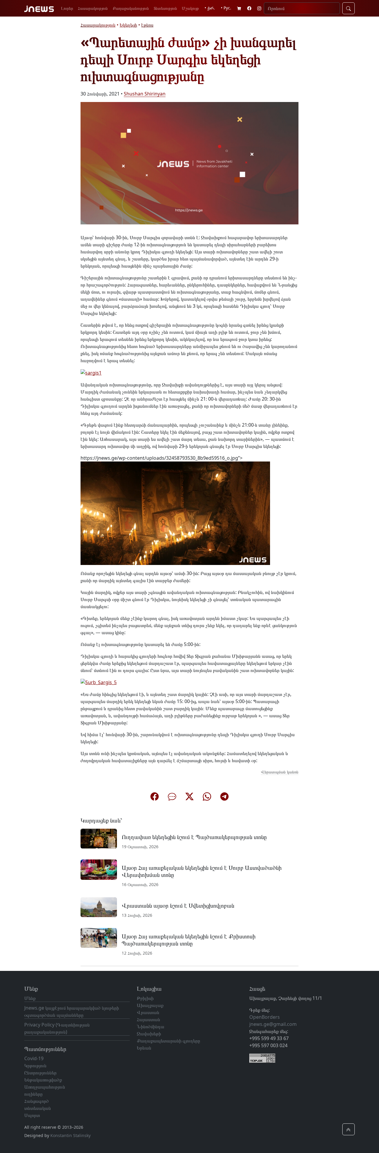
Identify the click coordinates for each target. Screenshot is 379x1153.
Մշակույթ (190, 8)
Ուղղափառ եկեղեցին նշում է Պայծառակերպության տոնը (194, 837)
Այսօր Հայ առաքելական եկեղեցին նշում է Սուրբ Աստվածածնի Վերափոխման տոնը (202, 871)
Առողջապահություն (44, 1087)
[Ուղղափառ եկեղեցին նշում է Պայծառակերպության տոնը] (99, 838)
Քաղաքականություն (131, 8)
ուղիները (33, 1094)
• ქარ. (210, 8)
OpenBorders (264, 1017)
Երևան (144, 1047)
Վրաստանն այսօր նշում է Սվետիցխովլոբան (178, 905)
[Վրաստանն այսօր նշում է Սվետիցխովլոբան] (99, 906)
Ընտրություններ (40, 1072)
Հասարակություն (93, 8)
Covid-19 (34, 1058)
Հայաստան (148, 1019)
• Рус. (226, 8)
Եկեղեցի (128, 25)
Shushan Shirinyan (145, 93)
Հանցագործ (36, 1101)
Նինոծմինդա (150, 1026)
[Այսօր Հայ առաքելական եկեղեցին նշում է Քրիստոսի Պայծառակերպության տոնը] (99, 937)
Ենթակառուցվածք (43, 1079)
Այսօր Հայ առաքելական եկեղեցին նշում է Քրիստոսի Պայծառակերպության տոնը (189, 939)
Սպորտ (32, 1115)
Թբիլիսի (145, 998)
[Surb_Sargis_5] (99, 682)
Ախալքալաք (150, 1005)
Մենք (30, 998)
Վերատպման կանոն (279, 772)
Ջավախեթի (149, 1033)
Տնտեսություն (165, 8)
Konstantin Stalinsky (70, 1135)
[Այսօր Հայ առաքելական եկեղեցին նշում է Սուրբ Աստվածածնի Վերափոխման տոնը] (99, 869)
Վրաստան (148, 1012)
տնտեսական (37, 1108)
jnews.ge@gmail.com (273, 1024)
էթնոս (147, 25)
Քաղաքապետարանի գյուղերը (168, 1040)
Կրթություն (35, 1065)
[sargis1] (91, 372)
